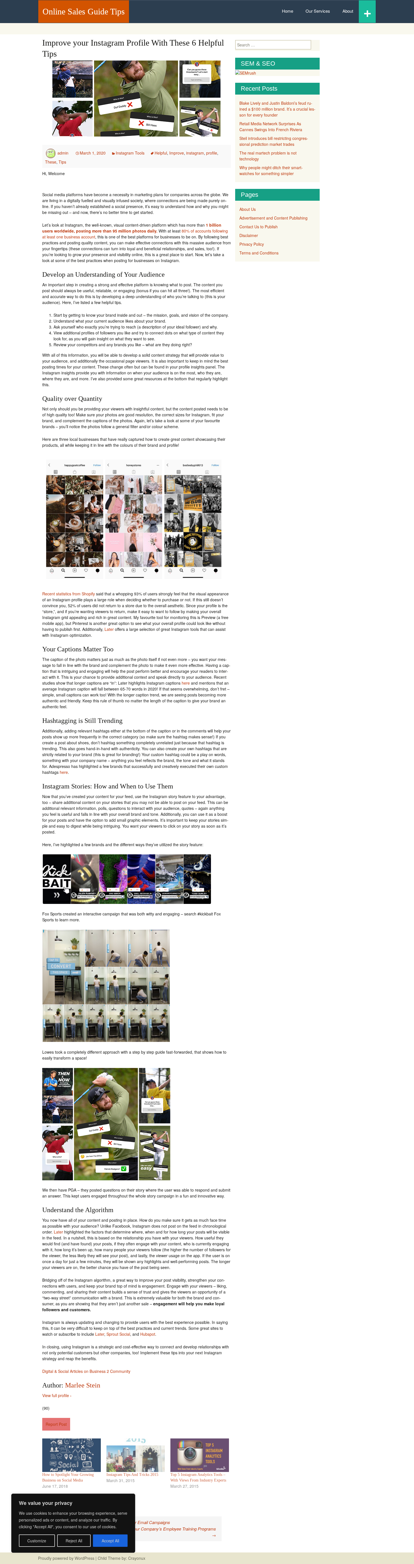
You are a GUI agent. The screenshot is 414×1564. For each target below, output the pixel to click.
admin (62, 153)
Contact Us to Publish (258, 226)
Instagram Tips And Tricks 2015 (132, 1475)
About (347, 11)
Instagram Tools (130, 153)
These (50, 162)
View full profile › (57, 1395)
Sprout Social (118, 1334)
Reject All (74, 1540)
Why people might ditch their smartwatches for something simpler (271, 170)
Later (109, 629)
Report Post (56, 1424)
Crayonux (136, 1558)
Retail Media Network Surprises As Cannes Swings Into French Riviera (270, 126)
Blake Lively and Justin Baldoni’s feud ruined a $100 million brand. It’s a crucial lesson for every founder (277, 109)
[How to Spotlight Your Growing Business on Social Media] (71, 1455)
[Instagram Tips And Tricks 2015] (135, 1455)
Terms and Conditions (259, 253)
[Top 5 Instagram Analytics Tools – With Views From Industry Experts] (199, 1455)
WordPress (84, 1558)
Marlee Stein (82, 1385)
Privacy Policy (251, 244)
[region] (73, 1523)
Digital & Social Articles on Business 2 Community (86, 1371)
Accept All (110, 1540)
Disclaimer (248, 235)
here (186, 683)
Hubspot (147, 1334)
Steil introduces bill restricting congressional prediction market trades (273, 141)
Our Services (318, 11)
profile (211, 153)
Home (287, 11)
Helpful (161, 153)
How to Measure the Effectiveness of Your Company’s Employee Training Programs (139, 1532)
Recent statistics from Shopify (68, 593)
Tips (62, 162)
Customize (36, 1540)
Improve (176, 153)
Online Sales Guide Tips (84, 11)
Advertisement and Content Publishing (273, 218)
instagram (195, 153)
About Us (247, 209)
